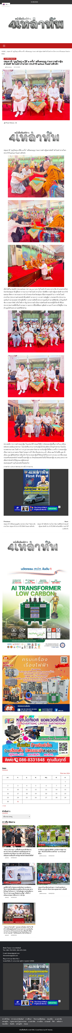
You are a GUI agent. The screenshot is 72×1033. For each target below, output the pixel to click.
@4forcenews (8, 67)
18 (27, 793)
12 (36, 789)
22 (65, 793)
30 (8, 801)
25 (27, 797)
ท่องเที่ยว (50, 1019)
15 (65, 789)
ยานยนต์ (47, 1021)
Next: (52, 525)
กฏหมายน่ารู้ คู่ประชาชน (18, 1021)
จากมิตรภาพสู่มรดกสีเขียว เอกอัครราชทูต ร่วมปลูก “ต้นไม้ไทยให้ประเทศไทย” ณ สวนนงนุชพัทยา (52, 851)
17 (18, 793)
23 (8, 797)
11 (27, 789)
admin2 (7, 857)
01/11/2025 (17, 67)
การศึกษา (6, 882)
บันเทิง (12, 1024)
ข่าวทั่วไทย (41, 844)
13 (46, 789)
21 (56, 793)
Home (26, 1024)
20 (46, 793)
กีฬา (53, 1021)
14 (56, 789)
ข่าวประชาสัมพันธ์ (8, 844)
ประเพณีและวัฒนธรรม (9, 58)
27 (46, 797)
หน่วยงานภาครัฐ (20, 844)
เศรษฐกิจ (5, 1021)
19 (36, 793)
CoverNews (39, 1030)
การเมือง (40, 1021)
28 (56, 797)
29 (65, 797)
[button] (4, 45)
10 (18, 789)
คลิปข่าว (59, 1021)
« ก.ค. (4, 806)
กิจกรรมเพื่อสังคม (39, 1019)
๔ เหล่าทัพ (58, 1019)
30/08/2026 (14, 857)
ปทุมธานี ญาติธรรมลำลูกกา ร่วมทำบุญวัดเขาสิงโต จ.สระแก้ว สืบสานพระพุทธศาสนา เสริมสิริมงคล (52, 889)
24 (18, 797)
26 (36, 797)
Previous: (19, 524)
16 (8, 793)
